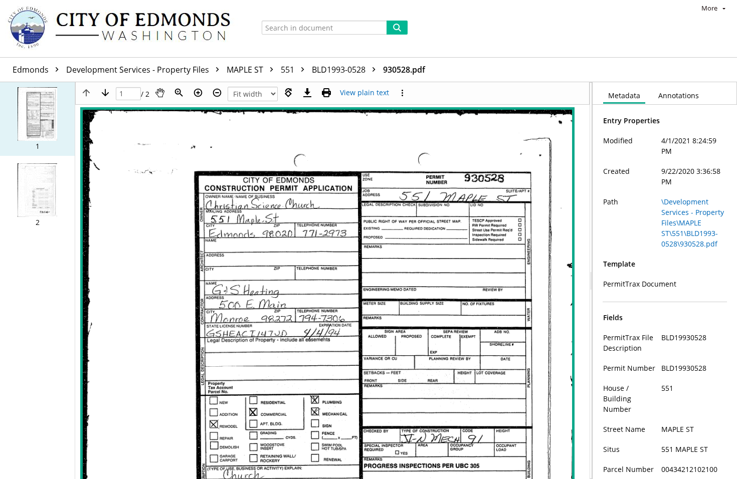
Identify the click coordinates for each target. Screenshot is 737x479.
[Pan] (159, 92)
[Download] (307, 92)
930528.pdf (404, 69)
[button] (37, 119)
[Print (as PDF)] (326, 92)
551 (288, 69)
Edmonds (32, 69)
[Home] (124, 28)
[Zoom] (179, 92)
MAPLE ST (246, 69)
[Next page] (105, 92)
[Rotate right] (288, 92)
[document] (665, 280)
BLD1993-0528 (339, 69)
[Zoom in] (198, 92)
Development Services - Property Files (138, 69)
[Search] (397, 28)
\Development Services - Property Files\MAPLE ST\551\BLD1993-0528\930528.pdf (692, 223)
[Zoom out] (217, 92)
